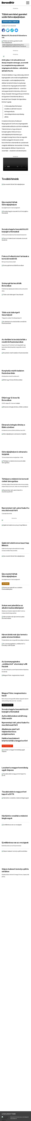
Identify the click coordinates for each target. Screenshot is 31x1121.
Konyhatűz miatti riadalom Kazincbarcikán (13, 372)
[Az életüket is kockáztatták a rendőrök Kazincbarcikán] (15, 329)
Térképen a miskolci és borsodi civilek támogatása (15, 480)
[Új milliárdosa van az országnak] (15, 832)
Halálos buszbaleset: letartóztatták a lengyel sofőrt (15, 739)
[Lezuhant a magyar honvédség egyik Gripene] (15, 757)
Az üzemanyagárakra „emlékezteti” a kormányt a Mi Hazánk (14, 664)
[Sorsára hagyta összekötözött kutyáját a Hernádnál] (15, 218)
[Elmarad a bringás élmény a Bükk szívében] (15, 414)
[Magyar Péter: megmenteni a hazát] (15, 682)
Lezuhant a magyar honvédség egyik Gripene (15, 769)
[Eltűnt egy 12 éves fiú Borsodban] (15, 387)
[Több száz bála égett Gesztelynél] (15, 302)
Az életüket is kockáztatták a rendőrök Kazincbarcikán (14, 341)
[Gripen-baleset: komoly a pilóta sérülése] (15, 858)
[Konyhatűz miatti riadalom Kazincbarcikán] (15, 360)
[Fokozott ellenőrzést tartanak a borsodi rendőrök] (15, 245)
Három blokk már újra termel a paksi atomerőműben (14, 636)
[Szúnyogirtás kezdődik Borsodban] (15, 272)
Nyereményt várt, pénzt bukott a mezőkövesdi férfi (15, 509)
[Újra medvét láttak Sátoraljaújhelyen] (15, 191)
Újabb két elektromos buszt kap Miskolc (15, 544)
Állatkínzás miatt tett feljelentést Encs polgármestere (11, 731)
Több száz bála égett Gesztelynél (11, 314)
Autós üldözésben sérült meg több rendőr (14, 717)
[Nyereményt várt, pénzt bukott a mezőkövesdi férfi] (15, 497)
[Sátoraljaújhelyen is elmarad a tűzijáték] (15, 441)
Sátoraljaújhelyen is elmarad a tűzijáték (14, 453)
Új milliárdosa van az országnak (15, 843)
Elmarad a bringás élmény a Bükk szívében (13, 426)
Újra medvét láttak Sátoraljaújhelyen (9, 203)
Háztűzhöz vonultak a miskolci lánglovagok (15, 817)
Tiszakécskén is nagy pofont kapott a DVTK (14, 793)
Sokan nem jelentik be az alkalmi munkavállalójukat (13, 607)
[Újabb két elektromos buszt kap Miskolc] (15, 532)
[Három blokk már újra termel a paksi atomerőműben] (15, 624)
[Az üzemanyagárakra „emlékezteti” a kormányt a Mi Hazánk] (15, 651)
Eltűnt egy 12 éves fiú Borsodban (11, 399)
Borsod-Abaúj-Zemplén (10, 21)
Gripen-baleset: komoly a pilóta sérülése (15, 870)
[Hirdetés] (15, 56)
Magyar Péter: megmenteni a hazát (14, 694)
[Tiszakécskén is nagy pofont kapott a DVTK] (15, 781)
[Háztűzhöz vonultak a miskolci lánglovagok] (15, 805)
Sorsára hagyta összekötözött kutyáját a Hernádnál (15, 230)
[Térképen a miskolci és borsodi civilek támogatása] (15, 468)
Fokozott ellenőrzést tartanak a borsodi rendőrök (15, 257)
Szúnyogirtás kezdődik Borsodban (12, 284)
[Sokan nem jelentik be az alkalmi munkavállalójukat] (15, 595)
